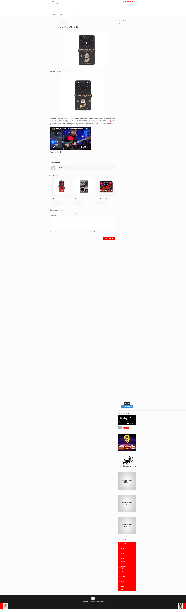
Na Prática (123, 568)
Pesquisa (123, 573)
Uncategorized (124, 584)
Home (112, 14)
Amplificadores (124, 543)
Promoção (123, 576)
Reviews (122, 579)
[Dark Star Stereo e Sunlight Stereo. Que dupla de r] (121, 34)
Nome (51, 231)
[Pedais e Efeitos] (55, 3)
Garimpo (122, 556)
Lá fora (126, 14)
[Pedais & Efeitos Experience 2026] (133, 215)
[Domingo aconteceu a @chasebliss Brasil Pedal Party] (133, 120)
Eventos (122, 553)
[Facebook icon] (91, 603)
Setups (122, 581)
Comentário (53, 215)
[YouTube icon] (93, 603)
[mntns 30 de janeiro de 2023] (4, 606)
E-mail (73, 231)
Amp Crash (76, 198)
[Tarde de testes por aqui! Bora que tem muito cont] (127, 34)
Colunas (122, 548)
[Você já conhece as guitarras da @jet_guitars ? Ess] (127, 229)
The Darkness (111, 121)
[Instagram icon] (94, 603)
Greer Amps (58, 71)
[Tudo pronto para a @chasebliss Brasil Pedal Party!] (121, 234)
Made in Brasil (124, 566)
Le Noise (123, 563)
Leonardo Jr (62, 167)
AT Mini (52, 198)
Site (94, 231)
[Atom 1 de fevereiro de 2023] (182, 606)
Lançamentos (119, 14)
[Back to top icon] (93, 598)
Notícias (122, 571)
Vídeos (122, 586)
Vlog (122, 589)
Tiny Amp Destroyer (101, 198)
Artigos (122, 545)
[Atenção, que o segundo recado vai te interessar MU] (127, 267)
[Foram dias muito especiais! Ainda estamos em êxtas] (133, 329)
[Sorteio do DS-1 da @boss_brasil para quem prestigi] (121, 264)
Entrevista (123, 551)
